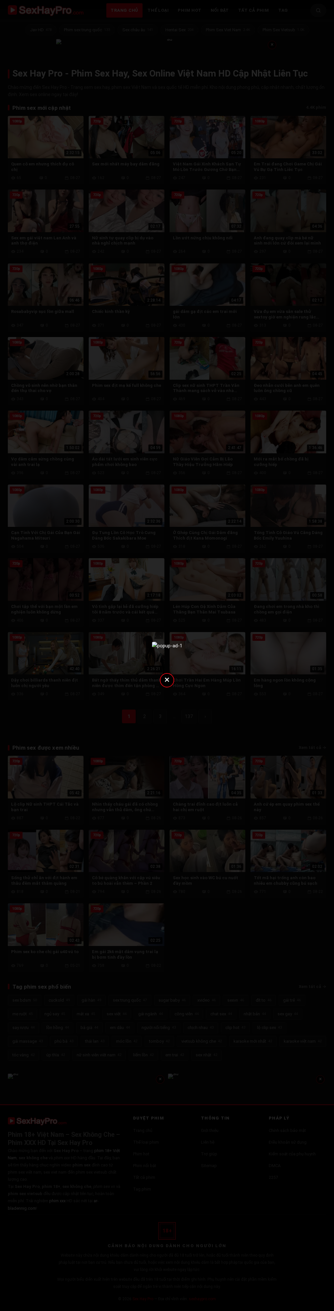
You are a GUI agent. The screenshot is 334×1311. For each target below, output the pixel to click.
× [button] (167, 679)
